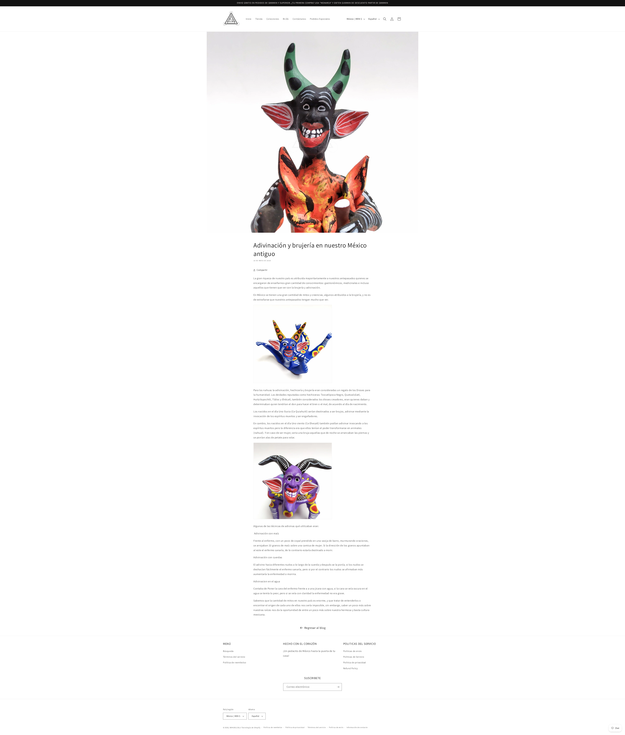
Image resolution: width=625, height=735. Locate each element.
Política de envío (336, 727)
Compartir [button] (262, 269)
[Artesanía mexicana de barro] (292, 519)
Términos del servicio (234, 656)
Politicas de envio (352, 651)
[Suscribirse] (338, 687)
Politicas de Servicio (353, 656)
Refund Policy (350, 668)
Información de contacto (357, 727)
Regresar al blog (315, 628)
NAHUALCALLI (235, 727)
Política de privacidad (294, 727)
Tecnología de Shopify (251, 727)
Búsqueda (228, 651)
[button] (384, 19)
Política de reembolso (234, 662)
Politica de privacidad (354, 662)
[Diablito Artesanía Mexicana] (292, 383)
